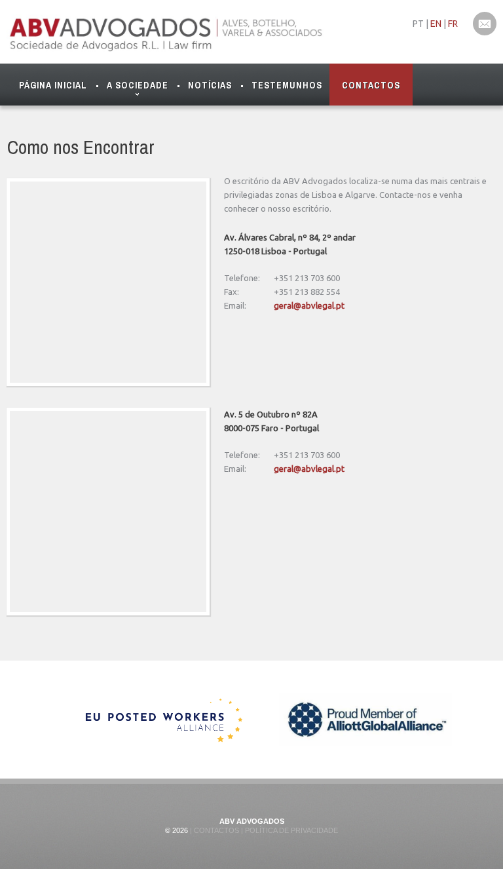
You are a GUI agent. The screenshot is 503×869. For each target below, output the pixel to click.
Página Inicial (53, 85)
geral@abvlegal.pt (309, 305)
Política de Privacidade (290, 830)
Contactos (371, 85)
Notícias (210, 85)
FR (453, 23)
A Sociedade (137, 85)
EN (435, 23)
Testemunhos (287, 85)
